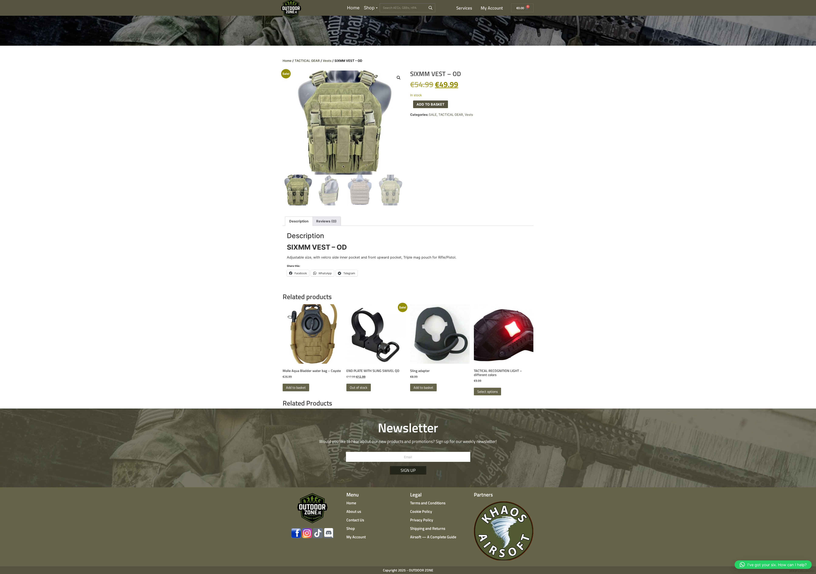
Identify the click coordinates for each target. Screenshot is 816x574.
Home (353, 7)
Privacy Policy (421, 520)
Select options (487, 391)
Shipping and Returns (427, 528)
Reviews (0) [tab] (326, 221)
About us (353, 511)
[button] (398, 78)
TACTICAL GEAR (307, 61)
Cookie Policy (421, 511)
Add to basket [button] (296, 387)
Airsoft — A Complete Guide (433, 537)
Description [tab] (299, 221)
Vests (327, 61)
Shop (369, 7)
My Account (492, 7)
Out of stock (358, 387)
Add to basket (430, 104)
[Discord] (329, 533)
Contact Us (355, 520)
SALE (433, 115)
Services (464, 7)
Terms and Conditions (427, 503)
